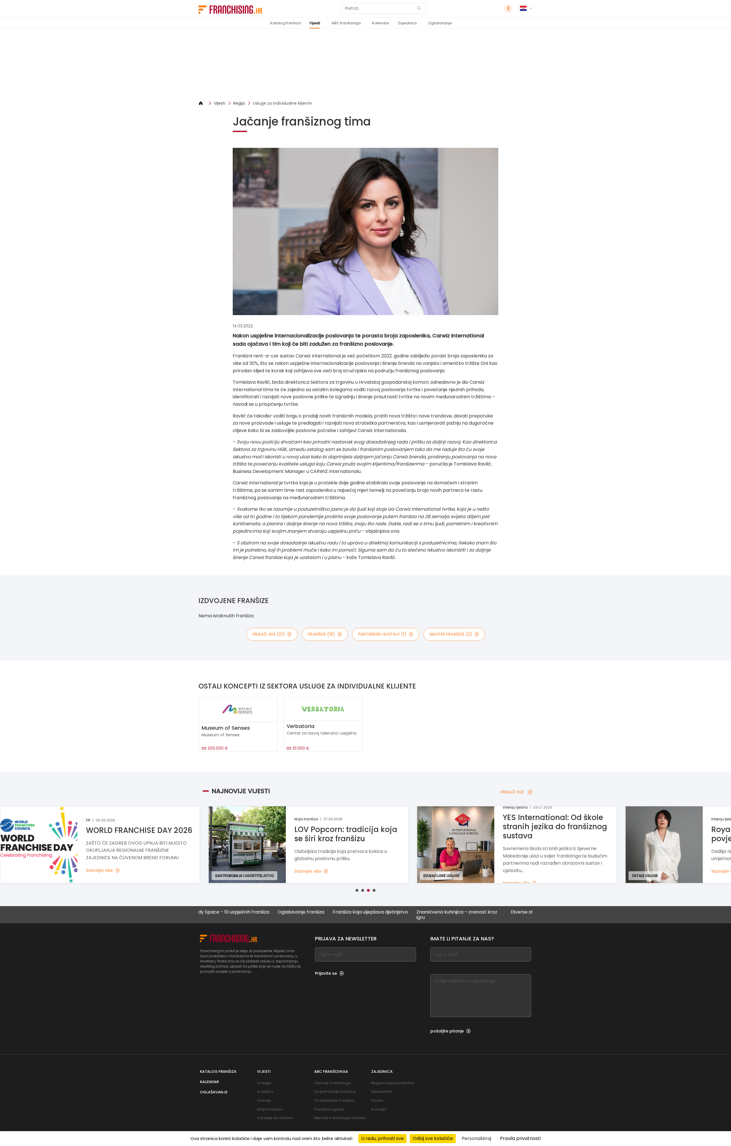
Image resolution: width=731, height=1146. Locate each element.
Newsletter (381, 1091)
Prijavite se (326, 973)
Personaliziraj (476, 1138)
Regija (239, 103)
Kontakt (378, 1109)
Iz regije (264, 1083)
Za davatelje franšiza (334, 1100)
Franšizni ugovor (329, 1109)
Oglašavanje (440, 23)
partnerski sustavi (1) (382, 634)
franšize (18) (321, 634)
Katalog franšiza (285, 23)
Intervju (264, 1100)
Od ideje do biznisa (274, 1118)
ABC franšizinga (346, 23)
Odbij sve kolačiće (433, 1138)
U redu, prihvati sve (382, 1138)
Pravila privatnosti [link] (520, 1138)
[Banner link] (365, 64)
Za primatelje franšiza (335, 1091)
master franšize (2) (450, 634)
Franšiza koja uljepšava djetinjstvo (329, 912)
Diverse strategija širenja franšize (507, 912)
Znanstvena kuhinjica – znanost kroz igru (416, 914)
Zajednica (407, 23)
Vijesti (314, 23)
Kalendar (380, 23)
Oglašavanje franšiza (260, 912)
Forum (377, 1100)
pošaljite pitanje (447, 1031)
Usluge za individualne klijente (282, 103)
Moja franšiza (270, 1109)
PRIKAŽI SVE (512, 792)
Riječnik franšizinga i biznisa (340, 1118)
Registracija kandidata (392, 1083)
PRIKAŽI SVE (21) (268, 634)
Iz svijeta (265, 1091)
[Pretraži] (419, 9)
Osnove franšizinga (332, 1083)
